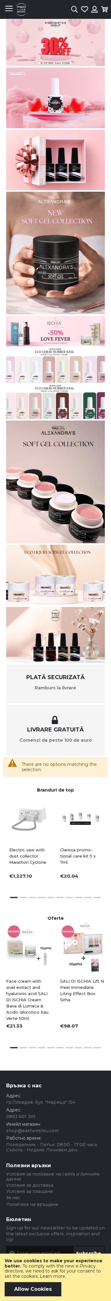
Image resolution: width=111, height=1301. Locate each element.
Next (96, 970)
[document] (55, 1277)
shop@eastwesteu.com (32, 1130)
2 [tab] (23, 897)
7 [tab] (69, 897)
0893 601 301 (20, 1116)
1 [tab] (14, 897)
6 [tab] (60, 897)
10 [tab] (97, 897)
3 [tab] (32, 897)
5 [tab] (51, 897)
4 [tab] (41, 897)
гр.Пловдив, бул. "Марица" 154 (40, 1102)
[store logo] (21, 9)
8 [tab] (78, 897)
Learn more (52, 1276)
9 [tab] (88, 897)
